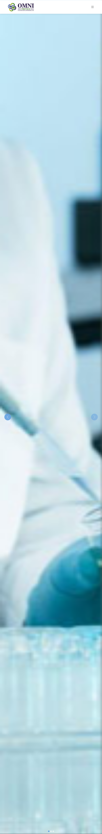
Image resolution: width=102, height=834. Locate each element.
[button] (7, 417)
